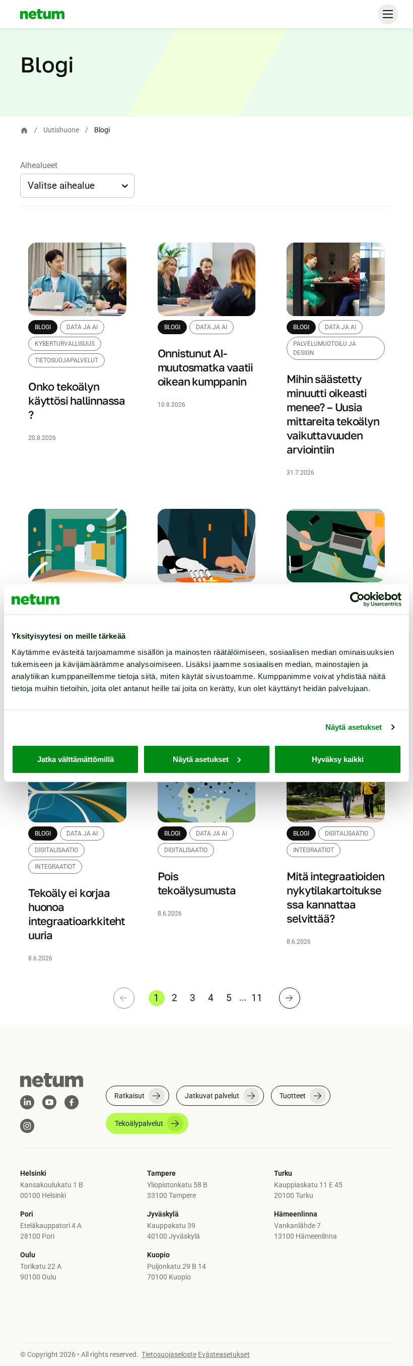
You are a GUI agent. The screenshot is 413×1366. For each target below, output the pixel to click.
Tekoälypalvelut (139, 1123)
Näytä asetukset (353, 727)
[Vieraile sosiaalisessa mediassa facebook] (71, 1102)
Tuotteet (293, 1096)
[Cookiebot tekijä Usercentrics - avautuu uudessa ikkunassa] (357, 599)
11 (256, 998)
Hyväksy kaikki (338, 758)
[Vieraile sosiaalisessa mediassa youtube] (49, 1102)
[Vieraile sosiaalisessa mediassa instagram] (27, 1126)
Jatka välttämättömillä (75, 758)
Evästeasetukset (224, 1354)
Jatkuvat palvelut (212, 1096)
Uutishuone (61, 130)
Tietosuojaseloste (169, 1354)
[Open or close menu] (388, 14)
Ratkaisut (129, 1096)
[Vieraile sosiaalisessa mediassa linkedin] (27, 1102)
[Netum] (42, 14)
